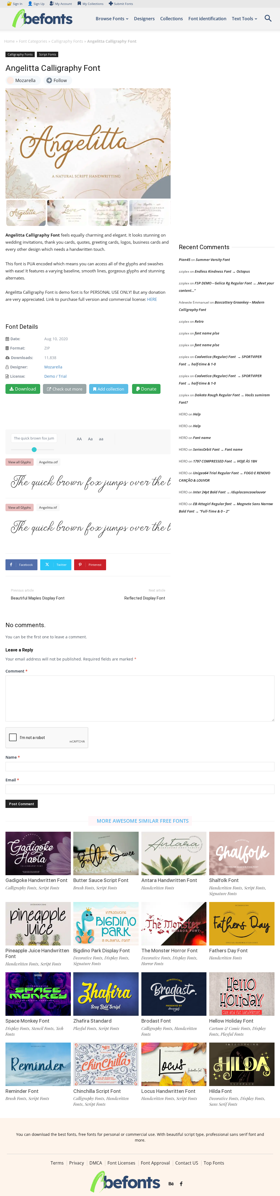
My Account (63, 4)
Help (197, 414)
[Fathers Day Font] (242, 923)
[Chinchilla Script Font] (106, 1064)
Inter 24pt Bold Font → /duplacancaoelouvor (229, 492)
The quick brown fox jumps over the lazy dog (91, 482)
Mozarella (53, 366)
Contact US (186, 1162)
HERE (152, 299)
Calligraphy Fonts (67, 41)
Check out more (67, 389)
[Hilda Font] (242, 1064)
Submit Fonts (123, 4)
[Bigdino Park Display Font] (106, 923)
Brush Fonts (83, 888)
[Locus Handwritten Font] (174, 1064)
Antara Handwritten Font (169, 880)
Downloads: (22, 357)
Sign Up (36, 4)
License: (17, 376)
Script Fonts (47, 54)
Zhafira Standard (92, 1021)
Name (12, 757)
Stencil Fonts (42, 1028)
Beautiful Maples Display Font (38, 598)
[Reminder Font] (38, 1064)
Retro (199, 321)
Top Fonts (214, 1162)
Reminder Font (22, 1091)
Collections (171, 19)
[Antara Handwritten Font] (174, 853)
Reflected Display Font (144, 598)
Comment (16, 671)
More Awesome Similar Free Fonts (143, 820)
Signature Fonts (223, 893)
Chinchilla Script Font (97, 1091)
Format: (17, 348)
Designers (144, 19)
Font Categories (33, 41)
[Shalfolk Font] (242, 853)
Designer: (19, 366)
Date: (15, 338)
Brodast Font (156, 1021)
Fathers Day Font (228, 950)
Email (12, 779)
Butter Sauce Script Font (101, 880)
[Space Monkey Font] (38, 994)
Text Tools (242, 19)
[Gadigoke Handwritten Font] (38, 853)
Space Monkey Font (27, 1021)
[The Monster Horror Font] (174, 923)
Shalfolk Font (224, 880)
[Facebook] (181, 1184)
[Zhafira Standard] (106, 994)
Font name (202, 437)
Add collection (111, 389)
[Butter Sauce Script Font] (106, 853)
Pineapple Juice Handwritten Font (37, 953)
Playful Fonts (84, 1028)
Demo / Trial (55, 376)
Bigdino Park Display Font (101, 950)
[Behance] (171, 1184)
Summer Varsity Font (213, 259)
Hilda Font (220, 1091)
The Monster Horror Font (169, 950)
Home (9, 41)
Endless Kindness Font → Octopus (222, 271)
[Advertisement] (220, 142)
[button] (268, 20)
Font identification (207, 19)
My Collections (93, 4)
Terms (57, 1162)
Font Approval (155, 1162)
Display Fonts (116, 958)
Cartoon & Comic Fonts (229, 1028)
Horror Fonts (152, 963)
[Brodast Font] (174, 994)
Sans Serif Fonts (223, 1104)
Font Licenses (121, 1162)
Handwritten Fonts (157, 888)
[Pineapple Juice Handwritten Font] (38, 923)
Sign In (15, 4)
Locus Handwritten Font (168, 1091)
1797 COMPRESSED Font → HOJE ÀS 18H (225, 461)
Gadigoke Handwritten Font (36, 880)
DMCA (95, 1162)
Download (25, 389)
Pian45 (184, 259)
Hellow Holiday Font (231, 1021)
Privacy (76, 1162)
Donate (148, 389)
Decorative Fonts (87, 958)
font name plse (207, 333)
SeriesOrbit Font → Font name (218, 449)
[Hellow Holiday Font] (242, 994)
